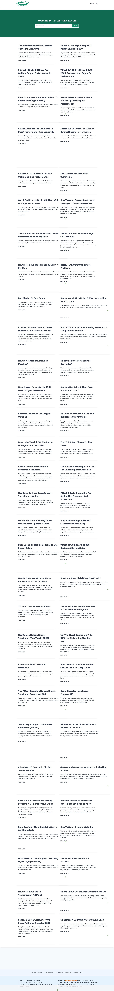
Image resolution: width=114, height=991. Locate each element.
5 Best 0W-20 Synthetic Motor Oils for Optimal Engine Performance (76, 100)
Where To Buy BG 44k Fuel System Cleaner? (83, 891)
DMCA (81, 972)
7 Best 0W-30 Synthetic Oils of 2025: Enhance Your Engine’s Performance (76, 73)
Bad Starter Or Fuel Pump (31, 298)
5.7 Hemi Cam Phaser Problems (34, 606)
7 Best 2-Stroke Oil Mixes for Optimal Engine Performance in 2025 (34, 73)
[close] (57, 985)
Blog (56, 972)
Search (75, 25)
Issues (92, 4)
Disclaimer (75, 972)
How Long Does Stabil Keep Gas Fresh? (80, 578)
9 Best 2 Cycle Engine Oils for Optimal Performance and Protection (75, 496)
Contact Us (40, 972)
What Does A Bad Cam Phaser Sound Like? (82, 920)
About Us (33, 972)
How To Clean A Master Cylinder (76, 827)
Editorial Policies (49, 972)
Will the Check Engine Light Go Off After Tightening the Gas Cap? (76, 638)
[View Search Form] (97, 4)
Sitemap (60, 972)
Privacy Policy (67, 972)
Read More (22, 60)
